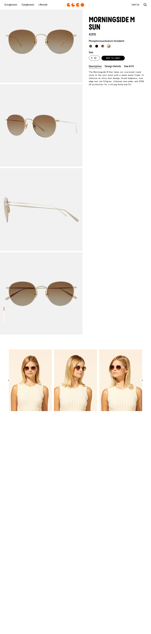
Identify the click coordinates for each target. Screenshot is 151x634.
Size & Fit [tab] (129, 66)
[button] (90, 46)
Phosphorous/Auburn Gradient (106, 41)
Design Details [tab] (113, 66)
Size (91, 52)
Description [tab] (95, 66)
